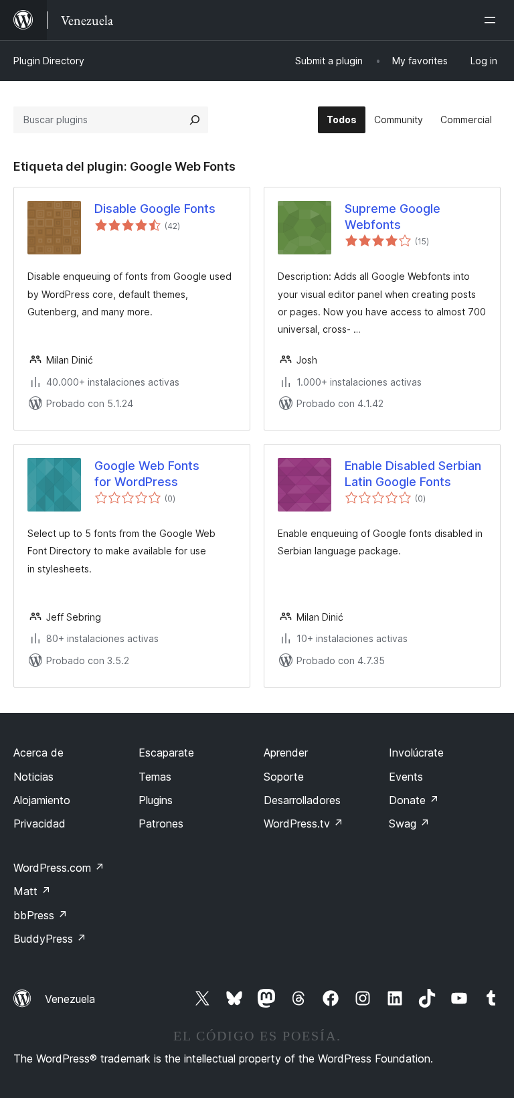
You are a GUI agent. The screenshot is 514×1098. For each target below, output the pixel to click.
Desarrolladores (302, 800)
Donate (414, 800)
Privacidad (39, 823)
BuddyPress (49, 938)
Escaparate (166, 752)
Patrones (161, 823)
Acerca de (38, 752)
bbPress (40, 915)
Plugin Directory (48, 60)
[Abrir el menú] (492, 20)
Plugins (156, 800)
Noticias (33, 776)
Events (406, 776)
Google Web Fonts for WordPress (146, 473)
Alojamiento (41, 800)
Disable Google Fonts (155, 209)
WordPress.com (58, 867)
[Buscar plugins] (194, 119)
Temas (155, 776)
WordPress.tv (303, 823)
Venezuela (70, 999)
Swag (409, 823)
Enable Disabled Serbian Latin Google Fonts (413, 473)
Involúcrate (416, 752)
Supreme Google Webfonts (392, 216)
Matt (32, 891)
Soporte (284, 776)
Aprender (286, 752)
